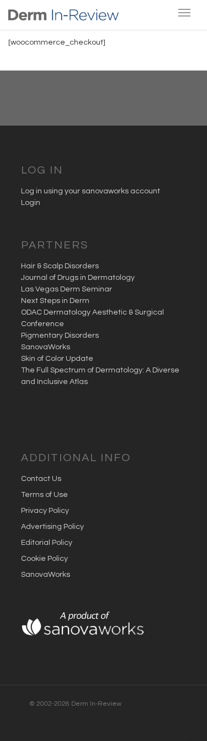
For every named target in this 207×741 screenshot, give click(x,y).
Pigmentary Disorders (60, 335)
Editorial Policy (46, 543)
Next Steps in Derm (55, 301)
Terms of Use (44, 495)
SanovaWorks (45, 347)
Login (30, 203)
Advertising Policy (52, 527)
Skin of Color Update (57, 359)
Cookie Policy (44, 558)
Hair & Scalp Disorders (60, 266)
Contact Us (41, 479)
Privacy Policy (45, 511)
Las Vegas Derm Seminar (66, 289)
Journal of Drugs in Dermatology (78, 278)
